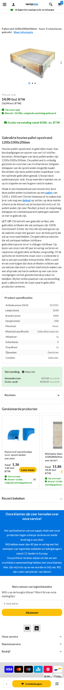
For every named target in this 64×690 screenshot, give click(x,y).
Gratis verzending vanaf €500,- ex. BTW (33, 122)
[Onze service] (32, 637)
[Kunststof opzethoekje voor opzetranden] (21, 434)
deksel (26, 200)
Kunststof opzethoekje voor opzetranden (18, 453)
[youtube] (27, 628)
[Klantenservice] (32, 644)
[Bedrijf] (32, 651)
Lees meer (28, 470)
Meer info (30, 371)
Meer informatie (23, 32)
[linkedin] (37, 628)
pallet (49, 192)
